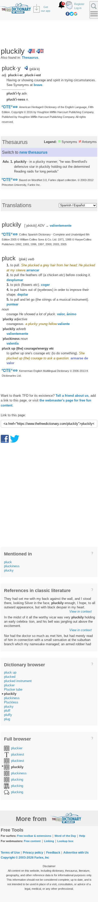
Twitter (72, 14)
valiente (64, 324)
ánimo (71, 314)
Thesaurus (30, 57)
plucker (9, 685)
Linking (49, 841)
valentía (13, 343)
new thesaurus (33, 152)
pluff (7, 710)
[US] (31, 51)
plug (7, 719)
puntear (12, 304)
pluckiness (12, 566)
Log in (77, 8)
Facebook (68, 14)
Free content (32, 841)
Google (76, 14)
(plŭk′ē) (34, 69)
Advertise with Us (76, 852)
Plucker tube (13, 689)
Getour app (45, 9)
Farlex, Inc (41, 857)
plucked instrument (18, 681)
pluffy (8, 715)
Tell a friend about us (72, 395)
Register (79, 4)
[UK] (39, 51)
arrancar (32, 270)
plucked (9, 677)
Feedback (53, 852)
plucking (17, 779)
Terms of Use (10, 852)
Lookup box (65, 841)
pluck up (10, 672)
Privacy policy (33, 852)
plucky (9, 570)
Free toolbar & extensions (34, 835)
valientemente (60, 225)
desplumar (15, 280)
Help (82, 835)
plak (23, 259)
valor (61, 314)
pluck (8, 562)
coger (45, 285)
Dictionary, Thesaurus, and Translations (66, 818)
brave (38, 85)
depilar (22, 294)
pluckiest (17, 754)
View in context (80, 611)
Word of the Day (65, 835)
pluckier (16, 748)
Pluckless (11, 702)
